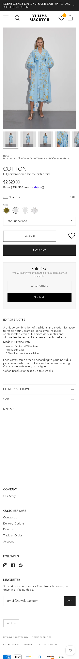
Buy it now (39, 249)
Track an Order (12, 535)
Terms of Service (41, 637)
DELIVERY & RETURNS (16, 389)
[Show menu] (6, 18)
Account (8, 541)
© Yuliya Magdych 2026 (15, 637)
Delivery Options (14, 523)
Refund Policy (32, 644)
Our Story (9, 496)
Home (6, 156)
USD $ (9, 623)
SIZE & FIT (9, 409)
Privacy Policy (11, 644)
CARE (6, 399)
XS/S (9, 221)
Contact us (10, 517)
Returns (8, 529)
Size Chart (15, 197)
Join (69, 601)
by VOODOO (50, 644)
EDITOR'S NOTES (14, 320)
